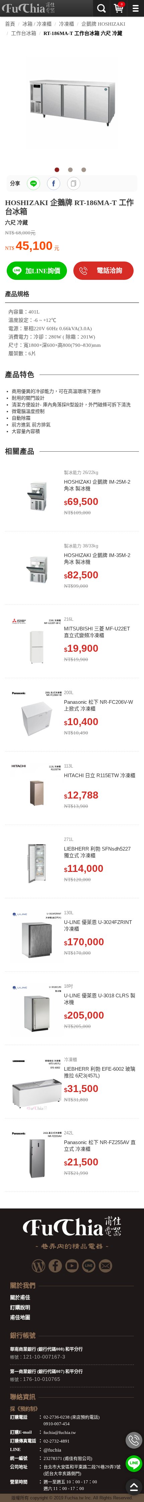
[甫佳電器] (28, 5)
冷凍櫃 (66, 24)
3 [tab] (83, 170)
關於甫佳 (20, 1297)
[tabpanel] (72, 103)
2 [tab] (70, 170)
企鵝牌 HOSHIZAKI (103, 24)
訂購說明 (20, 1307)
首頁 (10, 24)
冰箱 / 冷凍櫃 (37, 24)
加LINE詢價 (42, 271)
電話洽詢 (109, 270)
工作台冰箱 (23, 33)
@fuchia (52, 1450)
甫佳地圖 (20, 1317)
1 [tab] (57, 170)
